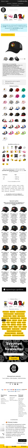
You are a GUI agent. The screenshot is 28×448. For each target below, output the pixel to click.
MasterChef (12, 311)
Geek (8, 324)
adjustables (14, 186)
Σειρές (3, 322)
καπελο (10, 185)
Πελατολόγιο (3, 399)
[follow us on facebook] (10, 384)
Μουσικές (9, 320)
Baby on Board (21, 316)
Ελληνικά (3, 1)
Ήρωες (8, 322)
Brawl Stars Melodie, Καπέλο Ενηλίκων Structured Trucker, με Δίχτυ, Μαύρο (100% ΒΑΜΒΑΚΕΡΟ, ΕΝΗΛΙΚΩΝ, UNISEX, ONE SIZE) (5, 257)
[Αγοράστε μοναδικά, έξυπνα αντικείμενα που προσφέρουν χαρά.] (3, 9)
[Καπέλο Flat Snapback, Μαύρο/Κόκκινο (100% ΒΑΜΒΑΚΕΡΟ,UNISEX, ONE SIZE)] (23, 114)
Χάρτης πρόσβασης (14, 400)
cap (2, 185)
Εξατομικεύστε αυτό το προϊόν (12, 81)
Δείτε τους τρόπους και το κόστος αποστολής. (14, 169)
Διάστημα (19, 324)
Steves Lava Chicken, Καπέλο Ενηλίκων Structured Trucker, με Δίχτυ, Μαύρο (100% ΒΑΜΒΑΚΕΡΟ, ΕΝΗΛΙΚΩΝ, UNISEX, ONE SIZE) (14, 237)
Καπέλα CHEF (20, 333)
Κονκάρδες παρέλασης (10, 333)
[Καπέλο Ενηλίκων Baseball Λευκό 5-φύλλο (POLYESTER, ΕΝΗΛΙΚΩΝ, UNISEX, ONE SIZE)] (5, 139)
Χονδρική (3, 398)
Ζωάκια (24, 322)
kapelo (5, 185)
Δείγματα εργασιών (5, 400)
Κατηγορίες (9, 3)
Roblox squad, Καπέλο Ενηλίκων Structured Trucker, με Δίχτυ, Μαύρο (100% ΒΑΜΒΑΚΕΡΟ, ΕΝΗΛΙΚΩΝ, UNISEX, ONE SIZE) (22, 219)
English (6, 1)
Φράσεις (24, 326)
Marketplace (14, 3)
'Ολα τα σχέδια (7, 335)
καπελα (14, 185)
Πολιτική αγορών (20, 396)
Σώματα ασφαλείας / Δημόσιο (14, 331)
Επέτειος (20, 320)
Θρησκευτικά (5, 326)
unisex (18, 185)
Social (20, 326)
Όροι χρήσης (21, 398)
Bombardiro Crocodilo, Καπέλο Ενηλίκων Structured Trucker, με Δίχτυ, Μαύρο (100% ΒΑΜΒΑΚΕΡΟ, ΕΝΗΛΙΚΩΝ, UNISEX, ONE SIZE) (14, 277)
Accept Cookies (22, 440)
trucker (22, 185)
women (19, 186)
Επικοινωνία (13, 395)
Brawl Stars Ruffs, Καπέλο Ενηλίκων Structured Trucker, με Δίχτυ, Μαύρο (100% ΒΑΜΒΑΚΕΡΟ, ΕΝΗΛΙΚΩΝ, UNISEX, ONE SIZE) (23, 237)
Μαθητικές (13, 324)
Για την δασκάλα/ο (20, 311)
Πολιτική (11, 326)
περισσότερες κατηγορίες (18, 335)
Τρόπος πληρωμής (22, 406)
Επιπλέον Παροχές (9, 83)
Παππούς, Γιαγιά (5, 318)
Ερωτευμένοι (6, 311)
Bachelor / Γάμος (7, 316)
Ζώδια (24, 324)
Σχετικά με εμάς (4, 396)
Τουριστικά (23, 328)
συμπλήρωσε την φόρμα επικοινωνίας (15, 195)
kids (23, 186)
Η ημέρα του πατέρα (19, 313)
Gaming (4, 320)
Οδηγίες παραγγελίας (22, 413)
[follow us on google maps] (17, 384)
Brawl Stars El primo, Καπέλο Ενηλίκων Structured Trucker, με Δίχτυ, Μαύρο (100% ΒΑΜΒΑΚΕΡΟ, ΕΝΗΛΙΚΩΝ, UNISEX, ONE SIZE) (14, 257)
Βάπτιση (14, 316)
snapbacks (4, 186)
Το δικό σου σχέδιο (15, 5)
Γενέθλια (19, 322)
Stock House (20, 3)
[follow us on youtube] (15, 384)
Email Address (7, 352)
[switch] (4, 81)
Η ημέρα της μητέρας (9, 313)
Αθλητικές (14, 320)
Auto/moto (13, 322)
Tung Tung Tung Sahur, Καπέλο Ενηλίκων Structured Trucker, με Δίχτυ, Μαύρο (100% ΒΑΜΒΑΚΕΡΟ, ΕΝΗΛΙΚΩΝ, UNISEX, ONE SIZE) (23, 257)
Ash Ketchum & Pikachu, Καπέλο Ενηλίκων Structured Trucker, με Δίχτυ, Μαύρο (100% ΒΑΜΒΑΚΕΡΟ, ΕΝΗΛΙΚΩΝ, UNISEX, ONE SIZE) (5, 237)
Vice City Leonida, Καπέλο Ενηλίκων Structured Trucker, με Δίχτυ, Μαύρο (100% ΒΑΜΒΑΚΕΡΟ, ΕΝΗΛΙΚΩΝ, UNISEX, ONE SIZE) (5, 219)
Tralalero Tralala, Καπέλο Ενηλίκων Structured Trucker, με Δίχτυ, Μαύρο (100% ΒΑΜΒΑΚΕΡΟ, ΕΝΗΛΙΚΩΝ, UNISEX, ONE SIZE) (5, 277)
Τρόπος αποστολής (22, 412)
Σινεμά (24, 320)
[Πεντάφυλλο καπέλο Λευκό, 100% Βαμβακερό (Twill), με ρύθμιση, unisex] (5, 90)
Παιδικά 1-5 (23, 318)
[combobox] (17, 9)
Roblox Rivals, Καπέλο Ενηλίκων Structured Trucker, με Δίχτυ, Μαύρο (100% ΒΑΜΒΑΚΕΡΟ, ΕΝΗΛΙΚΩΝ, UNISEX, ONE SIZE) (14, 219)
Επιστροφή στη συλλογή (8, 34)
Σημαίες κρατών (15, 328)
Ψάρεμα (15, 326)
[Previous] (5, 18)
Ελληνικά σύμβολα (6, 328)
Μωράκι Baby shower (15, 318)
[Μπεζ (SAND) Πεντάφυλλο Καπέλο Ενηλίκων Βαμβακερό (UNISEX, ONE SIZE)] (11, 96)
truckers (9, 186)
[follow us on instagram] (12, 384)
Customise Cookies (21, 443)
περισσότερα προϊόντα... (15, 289)
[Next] (22, 18)
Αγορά (24, 446)
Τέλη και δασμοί (21, 404)
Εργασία (4, 324)
